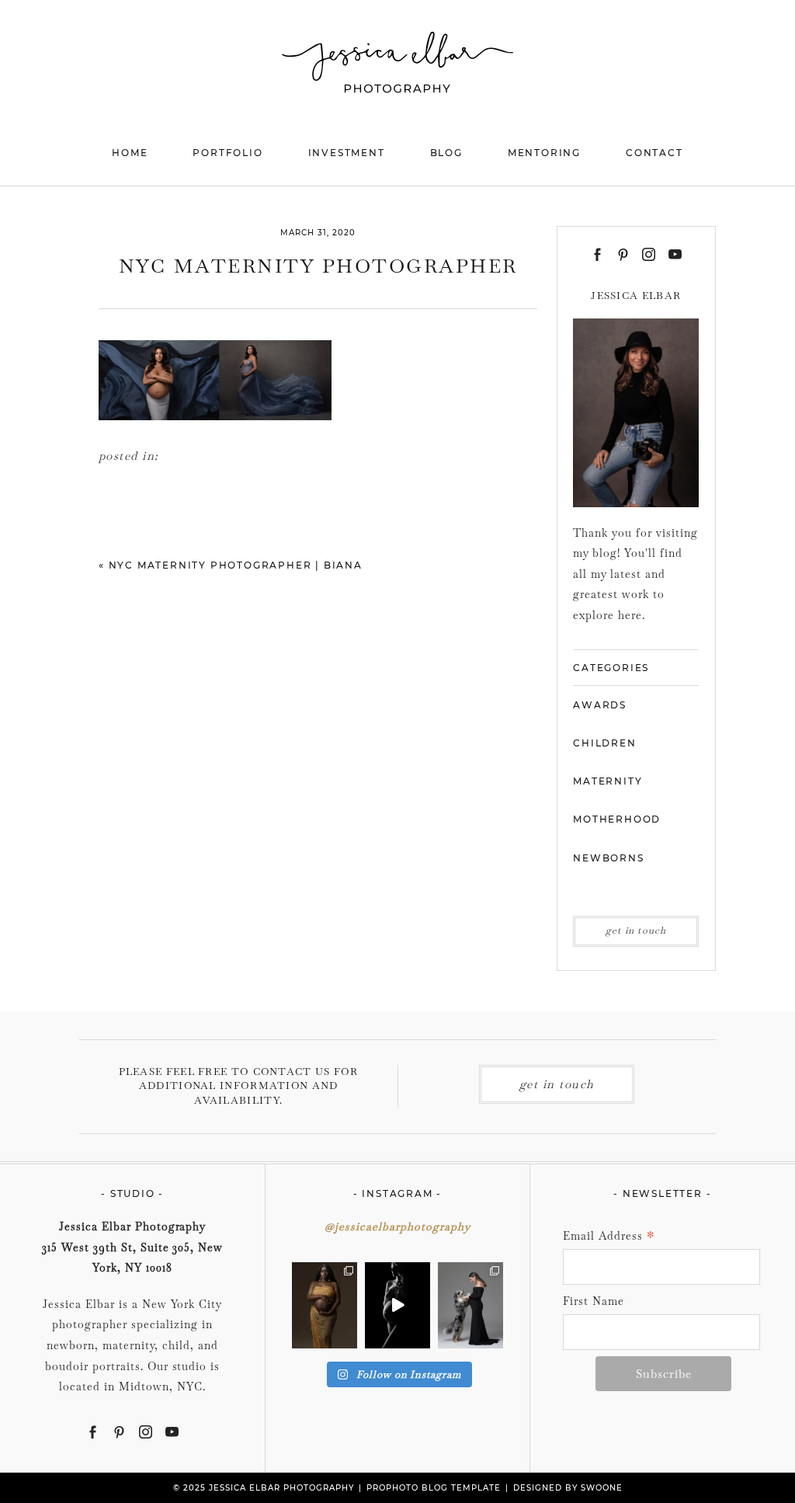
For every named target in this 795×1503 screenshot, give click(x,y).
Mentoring (544, 152)
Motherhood (617, 819)
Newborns (608, 858)
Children (604, 743)
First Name (593, 1301)
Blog (446, 152)
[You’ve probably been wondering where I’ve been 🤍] (397, 1305)
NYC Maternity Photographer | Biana (236, 565)
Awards (600, 705)
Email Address (609, 1237)
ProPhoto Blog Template (433, 1488)
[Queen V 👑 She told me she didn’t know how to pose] (324, 1305)
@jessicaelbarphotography (397, 1226)
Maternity (607, 781)
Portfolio (227, 152)
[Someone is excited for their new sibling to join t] (470, 1305)
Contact (654, 152)
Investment (346, 152)
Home (130, 152)
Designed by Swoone (568, 1488)
